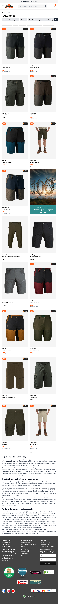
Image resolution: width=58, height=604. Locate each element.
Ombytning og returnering (28, 544)
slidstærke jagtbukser (12, 461)
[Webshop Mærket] (22, 572)
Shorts (8, 12)
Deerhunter (44, 488)
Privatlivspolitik (25, 553)
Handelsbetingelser (26, 550)
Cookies (23, 548)
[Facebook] (3, 591)
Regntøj (50, 20)
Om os (22, 555)
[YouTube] (13, 591)
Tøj (4, 12)
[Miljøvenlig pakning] (9, 572)
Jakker (44, 20)
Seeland (52, 488)
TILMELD (48, 563)
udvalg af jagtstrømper (46, 525)
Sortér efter (6, 24)
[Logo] (9, 6)
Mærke (22, 24)
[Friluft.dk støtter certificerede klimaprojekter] (49, 572)
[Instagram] (8, 591)
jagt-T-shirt (22, 517)
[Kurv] (54, 6)
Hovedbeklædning (34, 20)
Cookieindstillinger (30, 596)
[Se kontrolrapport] (35, 582)
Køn (15, 24)
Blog (22, 557)
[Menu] (2, 6)
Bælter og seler (13, 20)
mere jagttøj (37, 514)
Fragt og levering (26, 542)
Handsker (23, 20)
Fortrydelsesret (25, 551)
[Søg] (45, 6)
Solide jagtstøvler (7, 522)
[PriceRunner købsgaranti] (35, 572)
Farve (28, 24)
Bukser (5, 20)
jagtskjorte (33, 517)
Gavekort (23, 546)
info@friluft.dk (8, 531)
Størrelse (37, 24)
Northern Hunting (35, 488)
